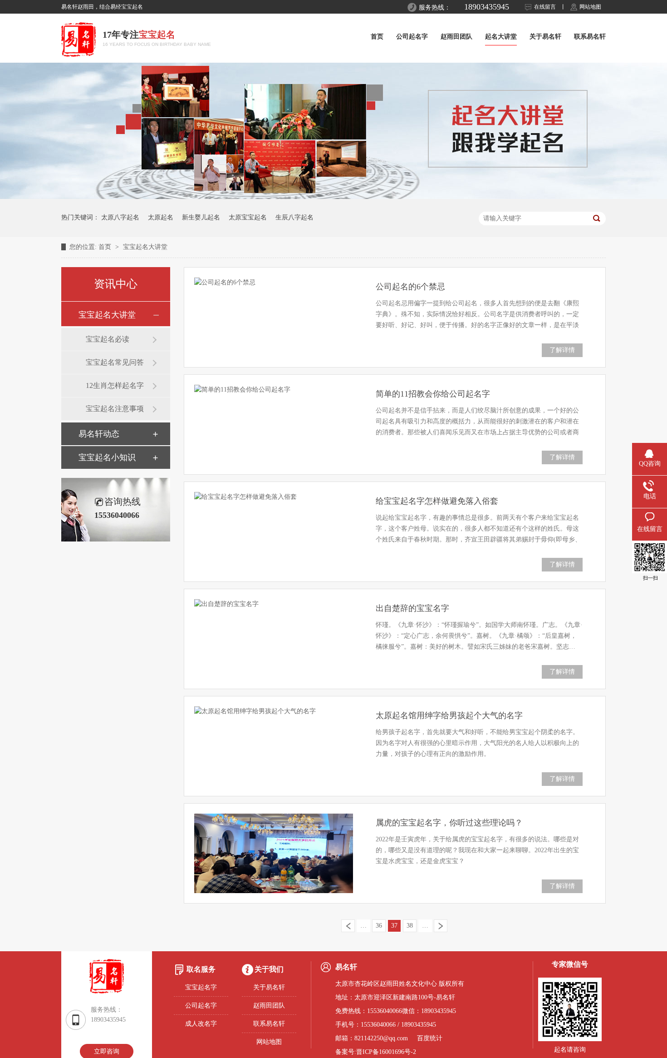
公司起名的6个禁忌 (410, 286)
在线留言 (545, 7)
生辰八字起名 (294, 217)
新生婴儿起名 (201, 217)
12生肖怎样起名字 (115, 385)
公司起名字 (412, 36)
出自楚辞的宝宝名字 (412, 608)
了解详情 (562, 350)
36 (379, 925)
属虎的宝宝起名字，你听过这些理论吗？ (449, 822)
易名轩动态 (98, 433)
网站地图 (590, 7)
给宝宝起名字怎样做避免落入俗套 (437, 501)
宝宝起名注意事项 (115, 408)
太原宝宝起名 (248, 217)
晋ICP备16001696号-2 (386, 1051)
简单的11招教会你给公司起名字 (433, 393)
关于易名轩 (545, 36)
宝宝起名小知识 (107, 457)
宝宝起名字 (201, 987)
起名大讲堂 (501, 36)
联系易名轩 (590, 36)
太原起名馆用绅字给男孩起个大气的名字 (449, 715)
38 (410, 925)
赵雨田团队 (456, 36)
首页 (377, 36)
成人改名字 (201, 1023)
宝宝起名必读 (107, 339)
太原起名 (160, 217)
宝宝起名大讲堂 (145, 246)
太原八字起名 (120, 217)
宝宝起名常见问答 (115, 362)
